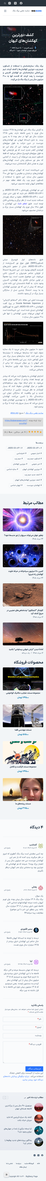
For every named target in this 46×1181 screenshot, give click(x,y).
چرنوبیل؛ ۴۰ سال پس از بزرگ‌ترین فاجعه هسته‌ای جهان (18, 1107)
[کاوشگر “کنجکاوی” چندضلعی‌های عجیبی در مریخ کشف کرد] (23, 594)
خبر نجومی (37, 464)
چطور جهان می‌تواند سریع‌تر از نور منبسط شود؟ (23, 535)
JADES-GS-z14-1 (15, 448)
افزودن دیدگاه (35, 1044)
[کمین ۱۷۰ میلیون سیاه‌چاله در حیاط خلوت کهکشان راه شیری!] (23, 555)
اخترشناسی (21, 453)
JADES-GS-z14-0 (34, 448)
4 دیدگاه (12, 50)
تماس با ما (9, 1164)
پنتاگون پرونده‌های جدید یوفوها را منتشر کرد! (18, 1142)
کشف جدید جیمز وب (33, 474)
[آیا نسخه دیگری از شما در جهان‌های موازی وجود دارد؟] (38, 1130)
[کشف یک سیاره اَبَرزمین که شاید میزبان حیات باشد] (38, 1118)
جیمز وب (18, 458)
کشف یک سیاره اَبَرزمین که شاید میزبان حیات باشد (19, 1119)
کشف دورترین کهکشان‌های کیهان (28, 480)
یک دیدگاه (26, 653)
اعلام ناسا (22, 203)
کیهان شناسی (16, 485)
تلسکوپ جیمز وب (34, 458)
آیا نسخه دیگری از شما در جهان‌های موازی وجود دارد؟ (18, 1130)
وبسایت (38, 1035)
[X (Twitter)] (15, 3)
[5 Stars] (29, 431)
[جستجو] (5, 3)
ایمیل (38, 1027)
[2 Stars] (38, 431)
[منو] (5, 11)
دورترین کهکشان (20, 464)
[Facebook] (21, 3)
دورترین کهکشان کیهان (32, 469)
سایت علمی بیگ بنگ (21, 10)
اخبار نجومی (36, 453)
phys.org (14, 413)
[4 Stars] (32, 431)
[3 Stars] (35, 431)
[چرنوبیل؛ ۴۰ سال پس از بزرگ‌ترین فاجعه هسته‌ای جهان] (38, 1107)
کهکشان (24, 50)
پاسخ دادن (7, 848)
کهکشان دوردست (34, 485)
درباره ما (18, 1164)
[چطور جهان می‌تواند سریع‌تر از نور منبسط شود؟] (23, 519)
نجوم (18, 50)
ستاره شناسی (12, 469)
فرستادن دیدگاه (34, 1068)
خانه (38, 1164)
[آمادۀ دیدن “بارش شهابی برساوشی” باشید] (23, 634)
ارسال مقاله (23, 1167)
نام (39, 1019)
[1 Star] (40, 432)
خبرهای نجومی (32, 50)
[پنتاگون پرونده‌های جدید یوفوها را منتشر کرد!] (38, 1142)
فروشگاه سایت (29, 1164)
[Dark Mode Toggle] (6, 1174)
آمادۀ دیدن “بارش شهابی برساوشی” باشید (26, 649)
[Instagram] (9, 3)
